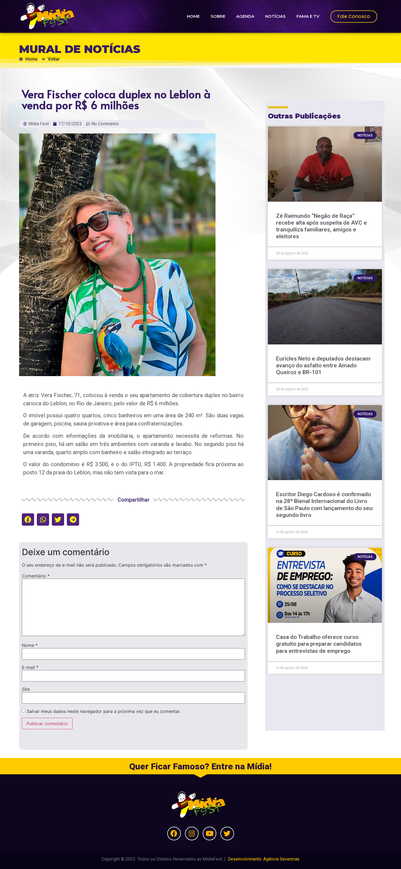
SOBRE (218, 16)
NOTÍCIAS (275, 16)
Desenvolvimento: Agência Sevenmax (264, 859)
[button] (28, 519)
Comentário (36, 576)
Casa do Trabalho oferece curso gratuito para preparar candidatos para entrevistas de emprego (319, 644)
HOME (193, 16)
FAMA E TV (308, 16)
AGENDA (245, 16)
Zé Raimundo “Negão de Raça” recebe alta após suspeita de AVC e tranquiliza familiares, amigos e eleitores (321, 226)
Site (26, 689)
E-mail (30, 667)
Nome (30, 645)
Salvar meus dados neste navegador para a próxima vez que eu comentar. (104, 711)
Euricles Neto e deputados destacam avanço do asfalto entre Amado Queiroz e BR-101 (323, 365)
